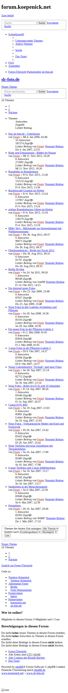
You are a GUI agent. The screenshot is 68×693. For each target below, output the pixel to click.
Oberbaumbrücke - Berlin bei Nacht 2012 (31, 250)
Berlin (13, 586)
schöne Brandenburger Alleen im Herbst (30, 209)
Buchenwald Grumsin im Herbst (26, 190)
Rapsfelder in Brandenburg (23, 171)
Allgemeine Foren (18, 583)
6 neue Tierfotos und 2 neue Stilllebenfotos (31, 467)
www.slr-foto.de (35, 673)
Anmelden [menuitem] (14, 65)
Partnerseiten (15, 599)
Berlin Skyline (16, 269)
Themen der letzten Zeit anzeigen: (23, 528)
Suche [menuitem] (18, 50)
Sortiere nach (11, 531)
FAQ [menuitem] (11, 62)
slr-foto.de (10, 79)
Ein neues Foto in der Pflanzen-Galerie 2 (30, 329)
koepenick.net (18, 602)
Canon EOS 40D (17, 404)
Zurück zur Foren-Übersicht (16, 565)
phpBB (19, 666)
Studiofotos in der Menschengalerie (27, 486)
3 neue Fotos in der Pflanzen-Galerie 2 (29, 348)
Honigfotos (14, 505)
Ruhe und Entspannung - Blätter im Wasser (32, 152)
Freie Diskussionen (21, 589)
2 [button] (9, 109)
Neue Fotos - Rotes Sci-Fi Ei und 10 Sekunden (34, 385)
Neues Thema (9, 86)
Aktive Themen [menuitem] (24, 43)
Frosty (16, 136)
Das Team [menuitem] (21, 56)
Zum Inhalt (7, 15)
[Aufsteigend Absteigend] (49, 531)
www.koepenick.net (12, 673)
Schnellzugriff (16, 34)
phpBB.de (39, 669)
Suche (42, 23)
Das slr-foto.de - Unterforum (24, 133)
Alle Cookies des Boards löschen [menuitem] (26, 657)
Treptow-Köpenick (18, 577)
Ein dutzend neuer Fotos (21, 288)
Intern (13, 596)
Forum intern (15, 593)
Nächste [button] (12, 112)
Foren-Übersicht (17, 651)
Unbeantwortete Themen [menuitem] (29, 40)
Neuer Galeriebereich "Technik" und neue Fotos (35, 366)
